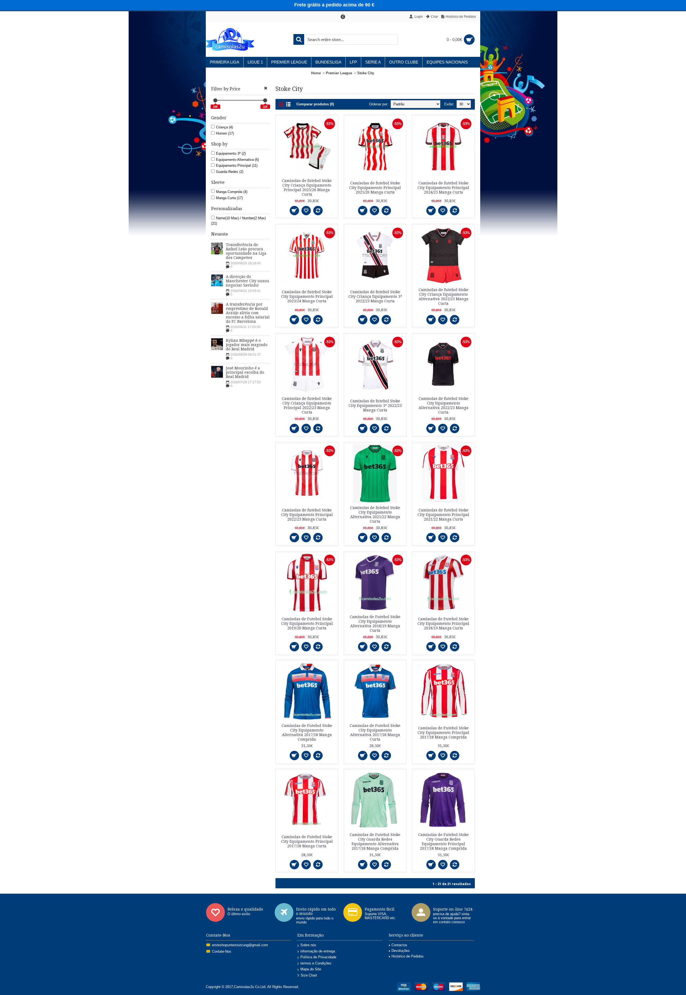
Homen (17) (225, 133)
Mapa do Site (310, 969)
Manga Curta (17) (229, 198)
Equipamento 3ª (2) (231, 153)
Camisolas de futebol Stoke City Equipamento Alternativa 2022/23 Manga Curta (443, 405)
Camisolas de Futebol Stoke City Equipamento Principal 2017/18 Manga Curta (307, 841)
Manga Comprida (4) (231, 192)
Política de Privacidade (318, 957)
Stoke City (365, 73)
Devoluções (401, 951)
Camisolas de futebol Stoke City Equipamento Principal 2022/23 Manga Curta (307, 514)
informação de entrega (317, 951)
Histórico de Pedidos (408, 956)
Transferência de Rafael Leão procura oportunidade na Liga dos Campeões (246, 251)
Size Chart (309, 975)
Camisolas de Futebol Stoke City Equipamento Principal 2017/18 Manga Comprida (443, 732)
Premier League (339, 73)
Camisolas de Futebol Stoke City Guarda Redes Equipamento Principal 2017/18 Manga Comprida (443, 842)
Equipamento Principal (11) (237, 166)
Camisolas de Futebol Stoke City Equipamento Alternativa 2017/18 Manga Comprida (307, 732)
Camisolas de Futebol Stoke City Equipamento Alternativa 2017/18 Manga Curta (375, 732)
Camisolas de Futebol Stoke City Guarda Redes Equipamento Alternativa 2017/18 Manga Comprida (375, 842)
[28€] (215, 100)
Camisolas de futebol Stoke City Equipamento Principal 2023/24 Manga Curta (307, 296)
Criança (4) (224, 127)
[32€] (265, 100)
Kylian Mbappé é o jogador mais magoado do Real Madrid (246, 344)
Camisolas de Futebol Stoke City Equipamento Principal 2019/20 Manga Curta (307, 623)
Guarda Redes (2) (229, 172)
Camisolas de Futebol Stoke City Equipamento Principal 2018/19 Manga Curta (443, 623)
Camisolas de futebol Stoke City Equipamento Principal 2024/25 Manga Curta (443, 187)
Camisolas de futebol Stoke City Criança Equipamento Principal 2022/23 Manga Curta (307, 405)
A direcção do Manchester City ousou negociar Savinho (247, 280)
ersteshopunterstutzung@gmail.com (240, 945)
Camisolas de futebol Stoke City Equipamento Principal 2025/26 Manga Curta (375, 187)
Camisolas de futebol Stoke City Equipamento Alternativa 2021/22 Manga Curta (375, 515)
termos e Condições (315, 963)
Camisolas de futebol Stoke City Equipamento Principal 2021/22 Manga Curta (443, 514)
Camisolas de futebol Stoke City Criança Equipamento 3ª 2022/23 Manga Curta (375, 296)
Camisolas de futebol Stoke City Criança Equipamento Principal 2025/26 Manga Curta (307, 187)
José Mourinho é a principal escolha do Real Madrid (245, 372)
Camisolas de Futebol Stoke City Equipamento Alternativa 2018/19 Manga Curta (375, 624)
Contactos (399, 945)
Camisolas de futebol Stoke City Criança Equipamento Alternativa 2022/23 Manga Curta (443, 297)
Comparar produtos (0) (315, 104)
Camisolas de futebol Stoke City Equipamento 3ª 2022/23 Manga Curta (375, 405)
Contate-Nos (221, 951)
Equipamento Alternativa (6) (237, 160)
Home (316, 73)
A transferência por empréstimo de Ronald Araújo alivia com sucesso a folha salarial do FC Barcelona (248, 313)
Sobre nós (308, 945)
